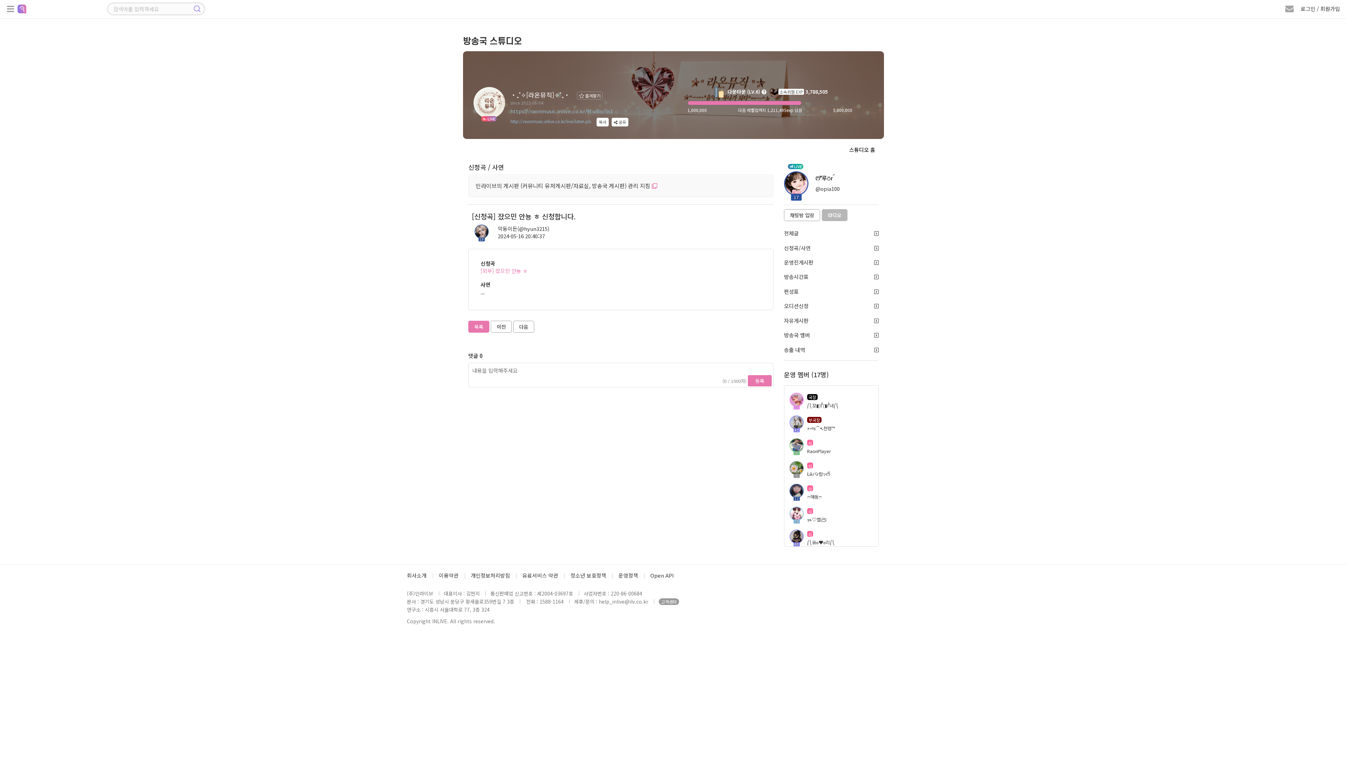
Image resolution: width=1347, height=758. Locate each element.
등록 (759, 380)
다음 (523, 326)
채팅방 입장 (802, 215)
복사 (603, 122)
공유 (621, 122)
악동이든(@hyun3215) (523, 228)
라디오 (835, 215)
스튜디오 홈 (862, 149)
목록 (478, 326)
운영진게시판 (798, 262)
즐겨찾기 (592, 96)
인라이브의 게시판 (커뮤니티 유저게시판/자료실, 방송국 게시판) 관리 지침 (564, 185)
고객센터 (669, 602)
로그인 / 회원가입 (1320, 8)
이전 (501, 326)
